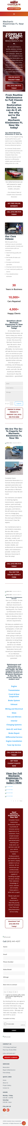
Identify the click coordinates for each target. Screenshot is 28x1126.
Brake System (14, 700)
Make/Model (7, 969)
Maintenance (12, 664)
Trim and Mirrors (14, 717)
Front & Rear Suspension (14, 695)
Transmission (14, 690)
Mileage (6, 977)
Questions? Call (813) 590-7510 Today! (14, 923)
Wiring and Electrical (14, 709)
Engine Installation (14, 741)
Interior (14, 721)
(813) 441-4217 (13, 941)
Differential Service (14, 737)
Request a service (10, 1057)
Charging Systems (14, 724)
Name (5, 947)
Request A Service (14, 9)
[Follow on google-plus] (7, 1110)
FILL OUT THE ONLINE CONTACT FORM (14, 574)
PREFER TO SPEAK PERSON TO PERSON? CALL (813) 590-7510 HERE (14, 413)
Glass (14, 713)
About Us (5, 1083)
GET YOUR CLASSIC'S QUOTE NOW (14, 763)
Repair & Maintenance (9, 1070)
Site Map (5, 1115)
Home (4, 1080)
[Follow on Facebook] (4, 1110)
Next (21, 801)
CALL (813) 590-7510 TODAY (14, 87)
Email (5, 954)
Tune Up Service (14, 745)
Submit (18, 404)
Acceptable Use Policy (9, 1018)
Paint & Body (6, 1072)
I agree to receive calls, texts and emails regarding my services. (15, 996)
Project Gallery (7, 1085)
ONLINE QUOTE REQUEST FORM (14, 78)
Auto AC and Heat (14, 729)
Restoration (12, 666)
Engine (14, 686)
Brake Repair (14, 733)
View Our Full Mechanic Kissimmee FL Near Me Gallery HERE (14, 778)
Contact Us (6, 1088)
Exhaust (14, 704)
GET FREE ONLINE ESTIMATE (14, 204)
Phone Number (8, 962)
